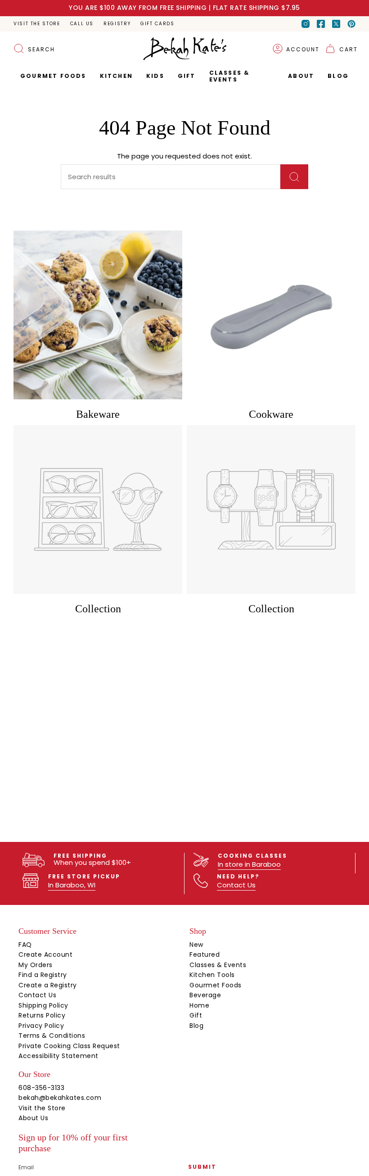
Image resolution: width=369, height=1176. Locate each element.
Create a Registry (47, 985)
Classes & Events (217, 964)
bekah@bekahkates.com (59, 1097)
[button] (186, 76)
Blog (196, 1025)
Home (199, 1005)
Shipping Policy (43, 1005)
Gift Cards (157, 23)
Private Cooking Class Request (69, 1045)
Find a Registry (42, 974)
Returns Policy (41, 1015)
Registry (117, 23)
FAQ (25, 944)
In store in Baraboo (249, 864)
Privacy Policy (41, 1025)
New (196, 944)
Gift (195, 1015)
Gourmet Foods (215, 985)
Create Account (45, 954)
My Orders (35, 964)
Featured (204, 954)
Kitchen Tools (212, 974)
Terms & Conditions (51, 1035)
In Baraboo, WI (71, 885)
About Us (33, 1117)
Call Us (82, 23)
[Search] (294, 176)
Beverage (205, 995)
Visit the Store (37, 23)
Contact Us (236, 885)
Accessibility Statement (58, 1055)
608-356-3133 (41, 1087)
